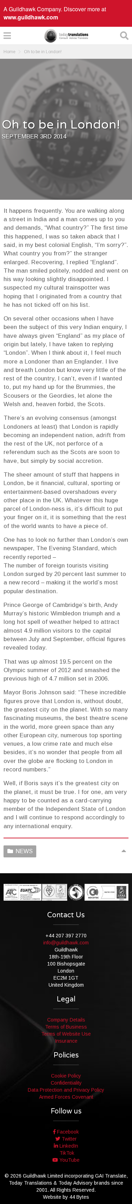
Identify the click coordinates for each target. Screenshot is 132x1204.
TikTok (66, 1153)
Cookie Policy (66, 1076)
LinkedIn (68, 1146)
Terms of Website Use (66, 1034)
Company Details (66, 1020)
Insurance (66, 1041)
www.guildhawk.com (31, 17)
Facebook (67, 1132)
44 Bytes (79, 1197)
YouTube (69, 1160)
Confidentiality (66, 1083)
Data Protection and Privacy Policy (66, 1090)
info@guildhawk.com (66, 942)
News (24, 851)
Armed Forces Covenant (66, 1097)
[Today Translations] (66, 36)
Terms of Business (66, 1027)
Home (9, 51)
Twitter (68, 1139)
